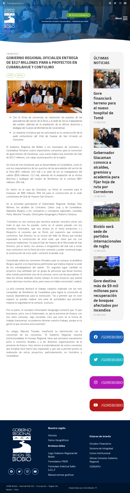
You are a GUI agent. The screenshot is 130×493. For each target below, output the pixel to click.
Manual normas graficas (61, 475)
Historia (52, 435)
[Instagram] (120, 3)
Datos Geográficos (58, 440)
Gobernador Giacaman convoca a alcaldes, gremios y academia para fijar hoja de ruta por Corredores (106, 172)
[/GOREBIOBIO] (97, 337)
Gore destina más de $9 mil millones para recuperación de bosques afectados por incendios (106, 295)
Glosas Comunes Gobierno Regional (103, 459)
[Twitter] (115, 3)
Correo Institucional (100, 453)
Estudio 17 (92, 487)
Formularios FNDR (58, 461)
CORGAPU (95, 466)
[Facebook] (110, 3)
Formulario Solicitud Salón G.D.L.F (62, 468)
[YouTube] (125, 3)
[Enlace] (9, 18)
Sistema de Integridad (101, 448)
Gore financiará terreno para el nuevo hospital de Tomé (105, 105)
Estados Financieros (100, 443)
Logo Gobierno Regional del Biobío (62, 455)
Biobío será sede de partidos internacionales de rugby (107, 236)
